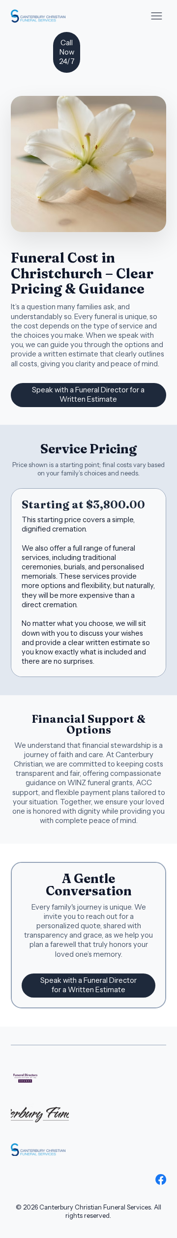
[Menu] (156, 16)
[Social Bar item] (160, 1179)
